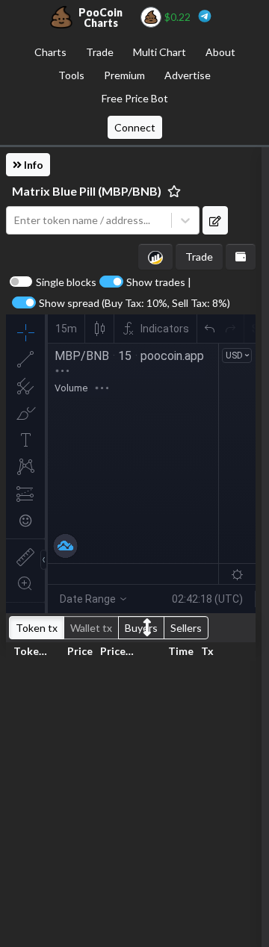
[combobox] (89, 220)
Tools (71, 75)
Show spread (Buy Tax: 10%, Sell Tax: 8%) (134, 303)
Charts (50, 52)
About (220, 52)
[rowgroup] (131, 801)
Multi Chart (159, 52)
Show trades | (158, 282)
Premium (124, 75)
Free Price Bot (135, 98)
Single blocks (66, 282)
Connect (134, 127)
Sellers (186, 627)
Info (32, 164)
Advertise (187, 75)
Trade (100, 52)
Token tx (37, 627)
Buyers (141, 627)
